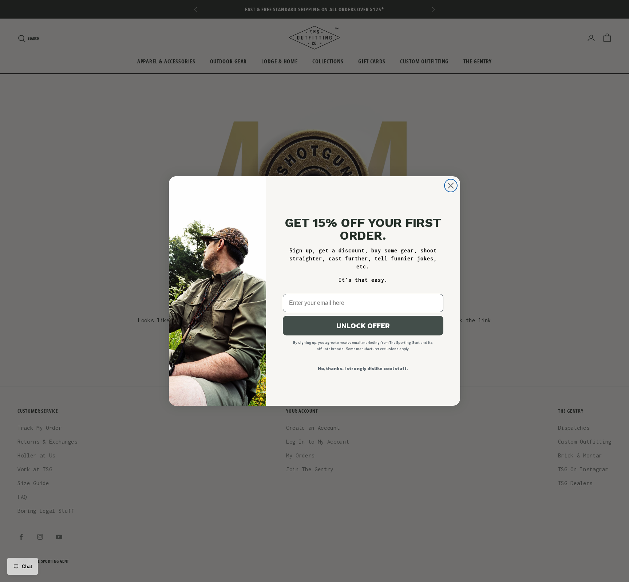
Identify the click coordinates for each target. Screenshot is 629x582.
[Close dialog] (450, 185)
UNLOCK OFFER (363, 325)
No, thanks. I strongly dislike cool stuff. (363, 368)
